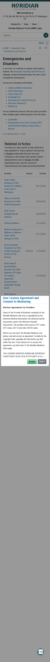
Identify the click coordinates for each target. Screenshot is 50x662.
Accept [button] (32, 361)
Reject (42, 361)
